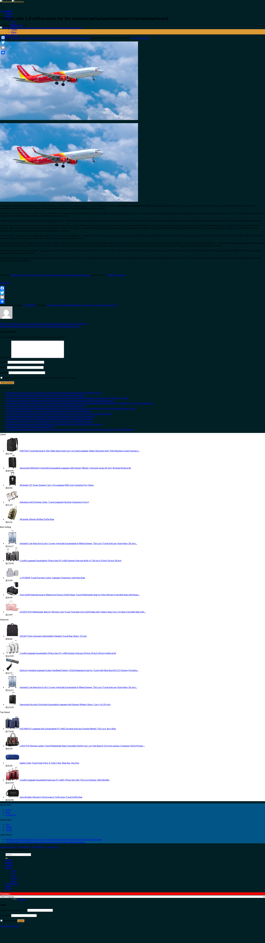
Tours (13, 21)
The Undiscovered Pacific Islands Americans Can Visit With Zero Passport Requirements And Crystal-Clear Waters (60, 400)
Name (3, 362)
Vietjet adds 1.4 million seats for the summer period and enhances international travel (50, 38)
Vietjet (114, 305)
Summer (99, 305)
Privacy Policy (24, 847)
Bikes (13, 32)
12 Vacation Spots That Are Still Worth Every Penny (30, 426)
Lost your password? (9, 925)
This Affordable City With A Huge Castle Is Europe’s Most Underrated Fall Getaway (45, 395)
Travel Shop (12, 34)
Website (4, 372)
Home (8, 809)
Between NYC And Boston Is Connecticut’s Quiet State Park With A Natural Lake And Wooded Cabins (54, 392)
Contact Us (11, 814)
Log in (20, 921)
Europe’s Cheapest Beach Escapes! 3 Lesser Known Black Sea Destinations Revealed (39, 326)
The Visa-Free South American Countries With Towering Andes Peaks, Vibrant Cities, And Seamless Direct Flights (59, 413)
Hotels (9, 829)
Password (5, 915)
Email (3, 367)
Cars (13, 875)
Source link (5, 282)
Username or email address (13, 910)
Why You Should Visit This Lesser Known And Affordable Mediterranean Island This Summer (43, 323)
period (85, 305)
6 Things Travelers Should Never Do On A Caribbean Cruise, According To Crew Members (48, 411)
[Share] (132, 301)
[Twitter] (132, 292)
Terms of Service (8, 847)
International (68, 305)
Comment (5, 357)
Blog (8, 812)
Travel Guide (4, 11)
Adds (49, 305)
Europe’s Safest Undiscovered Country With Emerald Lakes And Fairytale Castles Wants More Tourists (54, 424)
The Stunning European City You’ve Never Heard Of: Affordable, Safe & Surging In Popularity (49, 419)
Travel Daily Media (140, 38)
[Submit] (7, 858)
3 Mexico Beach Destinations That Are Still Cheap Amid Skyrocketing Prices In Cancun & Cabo (50, 416)
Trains (14, 29)
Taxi (8, 824)
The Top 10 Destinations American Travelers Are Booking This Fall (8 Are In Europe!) (45, 405)
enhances (57, 305)
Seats (91, 305)
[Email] (132, 297)
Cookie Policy (39, 847)
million (78, 305)
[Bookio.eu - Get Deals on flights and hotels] (12, 1)
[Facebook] (132, 288)
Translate (21, 899)
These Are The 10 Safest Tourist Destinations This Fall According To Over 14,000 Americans (49, 421)
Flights (9, 13)
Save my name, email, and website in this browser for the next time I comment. (39, 377)
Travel (107, 305)
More (8, 868)
